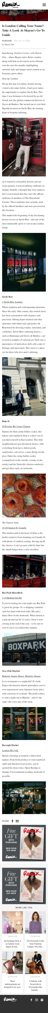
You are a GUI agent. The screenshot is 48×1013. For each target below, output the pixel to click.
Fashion (7, 41)
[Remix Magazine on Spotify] (42, 1000)
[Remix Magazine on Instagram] (36, 1000)
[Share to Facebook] (12, 821)
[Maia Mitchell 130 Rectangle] (24, 843)
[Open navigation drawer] (44, 4)
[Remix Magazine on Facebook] (31, 1000)
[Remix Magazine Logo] (11, 5)
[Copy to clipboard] (17, 821)
